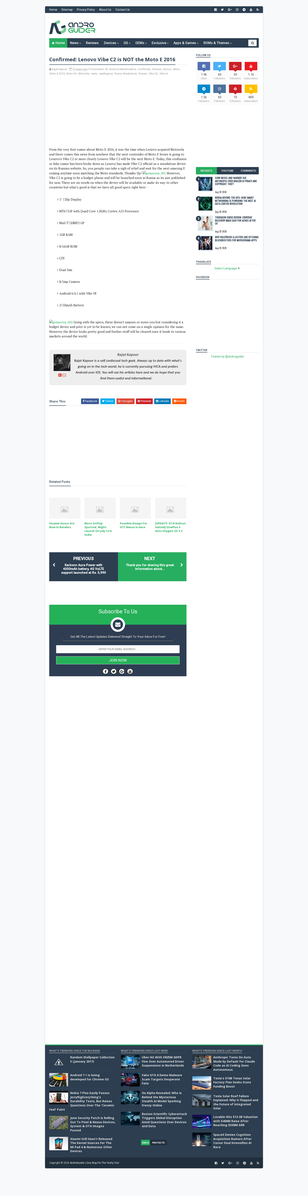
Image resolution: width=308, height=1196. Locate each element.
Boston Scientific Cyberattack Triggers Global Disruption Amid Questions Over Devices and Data (164, 1120)
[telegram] (244, 9)
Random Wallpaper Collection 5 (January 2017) (92, 1059)
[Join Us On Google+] (122, 671)
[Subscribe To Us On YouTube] (130, 671)
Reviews (92, 43)
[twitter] (222, 9)
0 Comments (96, 69)
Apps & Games (184, 43)
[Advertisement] (182, 25)
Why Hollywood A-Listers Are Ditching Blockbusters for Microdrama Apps (237, 238)
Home (53, 9)
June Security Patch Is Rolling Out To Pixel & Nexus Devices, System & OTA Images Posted (92, 1124)
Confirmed (144, 69)
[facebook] (215, 9)
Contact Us (122, 9)
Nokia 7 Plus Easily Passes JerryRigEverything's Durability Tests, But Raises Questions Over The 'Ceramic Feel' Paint (81, 1101)
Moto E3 (71, 73)
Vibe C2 (153, 73)
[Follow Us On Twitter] (114, 671)
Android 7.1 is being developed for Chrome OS (89, 1077)
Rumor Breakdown (126, 73)
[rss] (257, 9)
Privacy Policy (86, 9)
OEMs (139, 43)
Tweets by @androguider (227, 356)
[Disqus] (117, 804)
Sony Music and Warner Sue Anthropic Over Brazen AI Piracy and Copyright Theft (236, 181)
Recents (206, 170)
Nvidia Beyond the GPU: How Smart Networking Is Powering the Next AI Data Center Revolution (235, 200)
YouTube (227, 170)
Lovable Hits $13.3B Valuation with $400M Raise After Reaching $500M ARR (235, 1121)
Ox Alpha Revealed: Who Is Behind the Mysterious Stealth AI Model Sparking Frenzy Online (162, 1099)
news (94, 73)
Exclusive (159, 43)
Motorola (83, 73)
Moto (176, 69)
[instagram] (237, 9)
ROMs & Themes (216, 43)
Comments (248, 170)
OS (126, 43)
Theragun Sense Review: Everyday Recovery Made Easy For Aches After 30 (235, 220)
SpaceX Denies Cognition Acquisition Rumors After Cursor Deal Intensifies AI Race (232, 1141)
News (74, 43)
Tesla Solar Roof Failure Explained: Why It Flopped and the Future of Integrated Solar (235, 1102)
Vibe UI (163, 73)
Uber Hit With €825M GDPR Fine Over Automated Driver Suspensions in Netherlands (163, 1061)
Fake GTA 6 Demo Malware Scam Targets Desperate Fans (162, 1079)
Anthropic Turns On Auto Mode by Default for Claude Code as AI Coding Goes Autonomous (234, 1063)
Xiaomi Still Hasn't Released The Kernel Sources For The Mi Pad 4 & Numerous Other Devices (91, 1145)
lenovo (167, 69)
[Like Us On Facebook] (105, 671)
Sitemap (67, 9)
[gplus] (230, 9)
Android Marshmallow (122, 69)
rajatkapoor (106, 73)
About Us (105, 9)
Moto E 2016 (57, 73)
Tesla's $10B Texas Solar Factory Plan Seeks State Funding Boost (232, 1082)
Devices (110, 43)
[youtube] (251, 9)
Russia (143, 73)
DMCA (145, 1142)
